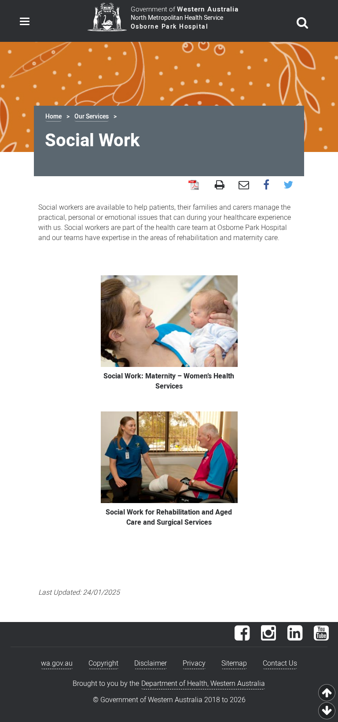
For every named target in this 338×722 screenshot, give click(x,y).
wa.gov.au (57, 663)
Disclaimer (150, 663)
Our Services (91, 116)
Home (53, 116)
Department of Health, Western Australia (203, 683)
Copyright (103, 663)
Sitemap (234, 663)
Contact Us (280, 663)
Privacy (194, 663)
